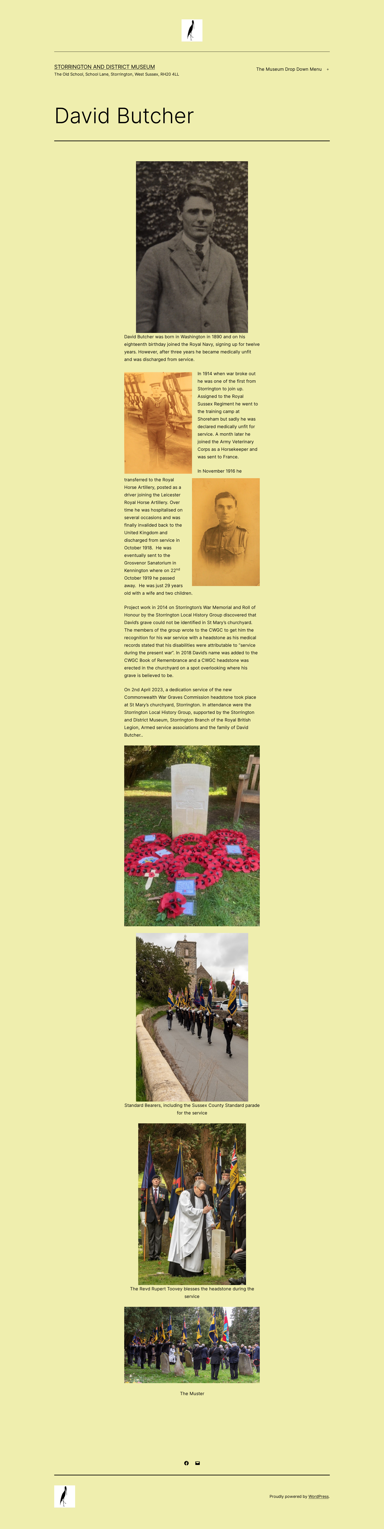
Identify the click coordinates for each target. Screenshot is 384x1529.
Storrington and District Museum (104, 67)
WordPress (318, 1496)
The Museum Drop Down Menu (289, 69)
